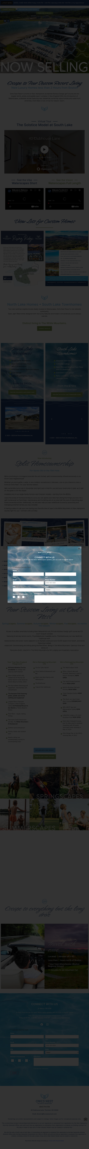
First (14, 577)
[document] (44, 574)
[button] (79, 548)
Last (46, 577)
